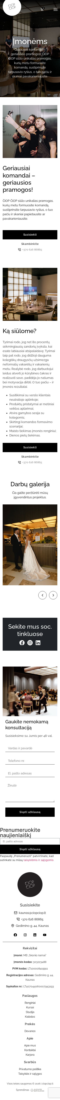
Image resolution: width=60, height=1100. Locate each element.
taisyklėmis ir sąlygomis (39, 860)
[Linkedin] (38, 642)
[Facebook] (22, 642)
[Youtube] (44, 935)
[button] (42, 595)
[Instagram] (25, 935)
